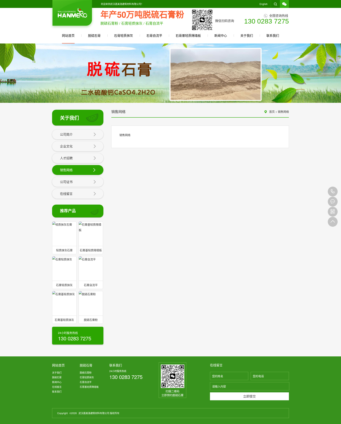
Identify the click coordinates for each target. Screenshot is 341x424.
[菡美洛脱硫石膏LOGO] (72, 14)
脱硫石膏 (94, 35)
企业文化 (66, 146)
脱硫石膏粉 (86, 372)
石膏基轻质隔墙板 (188, 35)
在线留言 (66, 193)
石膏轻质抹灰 (123, 35)
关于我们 (246, 35)
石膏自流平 (154, 35)
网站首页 (68, 35)
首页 (272, 111)
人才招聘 (66, 158)
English (263, 4)
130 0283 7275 (333, 191)
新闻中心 (220, 35)
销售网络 (66, 170)
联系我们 (272, 35)
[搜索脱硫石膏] (275, 4)
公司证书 (66, 181)
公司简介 (66, 134)
